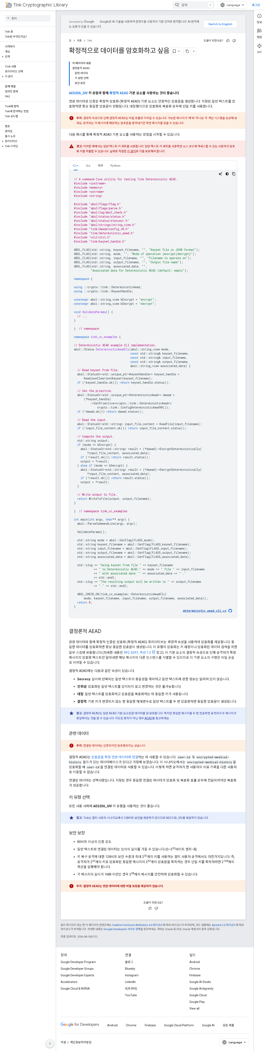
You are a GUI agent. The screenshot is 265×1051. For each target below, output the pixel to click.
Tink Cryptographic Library (40, 5)
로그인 (256, 5)
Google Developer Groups (77, 968)
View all (194, 1008)
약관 (63, 1042)
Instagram (132, 975)
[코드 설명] (220, 174)
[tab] (75, 165)
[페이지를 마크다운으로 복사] (187, 51)
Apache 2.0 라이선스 (224, 925)
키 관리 (131, 151)
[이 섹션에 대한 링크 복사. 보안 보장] (89, 833)
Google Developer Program (78, 962)
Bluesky (130, 968)
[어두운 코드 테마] (227, 174)
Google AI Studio (200, 982)
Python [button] (115, 165)
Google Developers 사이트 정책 (122, 929)
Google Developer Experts (77, 975)
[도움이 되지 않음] (234, 41)
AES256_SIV (78, 93)
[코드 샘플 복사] (233, 174)
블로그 (129, 962)
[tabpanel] (153, 394)
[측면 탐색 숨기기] (50, 1043)
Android (194, 962)
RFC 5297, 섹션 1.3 (137, 653)
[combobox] (193, 5)
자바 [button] (100, 165)
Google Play (197, 1001)
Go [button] (88, 165)
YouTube (131, 995)
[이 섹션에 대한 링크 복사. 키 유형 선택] (94, 797)
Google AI (208, 1025)
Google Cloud (198, 995)
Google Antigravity (201, 988)
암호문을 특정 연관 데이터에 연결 (114, 757)
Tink (89, 40)
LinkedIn (130, 982)
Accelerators (69, 982)
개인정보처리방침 (81, 1042)
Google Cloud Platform (179, 1025)
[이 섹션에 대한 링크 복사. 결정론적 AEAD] (105, 631)
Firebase (195, 975)
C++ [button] (75, 165)
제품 (79, 40)
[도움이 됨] (228, 41)
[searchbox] (28, 18)
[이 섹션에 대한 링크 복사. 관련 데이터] (93, 733)
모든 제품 (228, 1025)
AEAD (148, 718)
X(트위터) (131, 988)
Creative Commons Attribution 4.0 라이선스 (137, 925)
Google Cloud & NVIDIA (75, 988)
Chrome (194, 968)
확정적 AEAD (119, 93)
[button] (27, 56)
